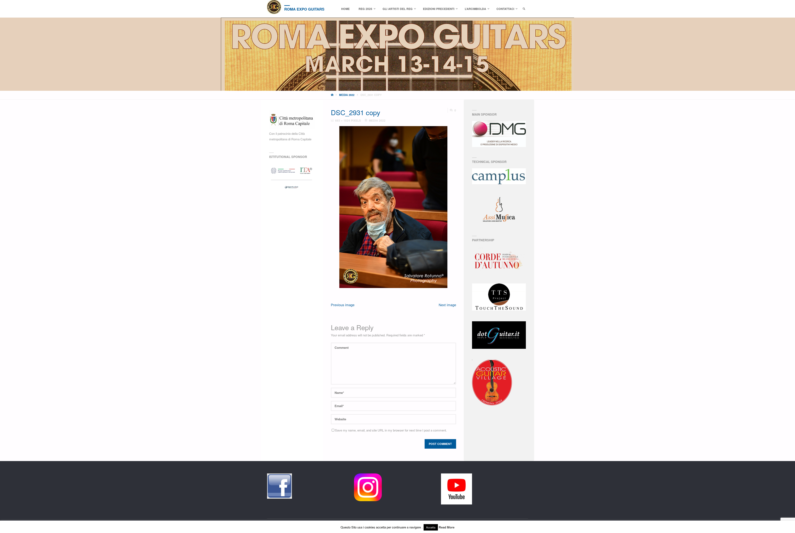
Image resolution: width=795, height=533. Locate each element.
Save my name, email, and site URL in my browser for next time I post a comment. (391, 430)
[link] (524, 9)
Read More (446, 527)
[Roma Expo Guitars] (274, 7)
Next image (447, 304)
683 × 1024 (343, 120)
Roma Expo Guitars (304, 9)
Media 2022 (346, 95)
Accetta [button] (430, 527)
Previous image (342, 304)
